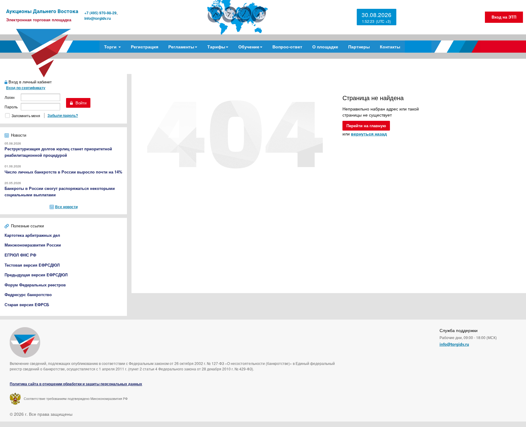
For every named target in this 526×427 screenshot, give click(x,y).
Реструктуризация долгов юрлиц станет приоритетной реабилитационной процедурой (58, 152)
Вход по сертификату (25, 87)
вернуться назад (369, 134)
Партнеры (359, 47)
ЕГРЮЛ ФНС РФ (20, 255)
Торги (111, 47)
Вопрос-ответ (287, 47)
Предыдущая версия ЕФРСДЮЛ (36, 275)
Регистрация (144, 47)
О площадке (325, 47)
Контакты (390, 47)
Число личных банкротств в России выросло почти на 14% (63, 172)
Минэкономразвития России (33, 245)
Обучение (248, 47)
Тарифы (216, 47)
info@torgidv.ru (97, 18)
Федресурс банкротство (28, 294)
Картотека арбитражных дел (32, 235)
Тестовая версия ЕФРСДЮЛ (32, 265)
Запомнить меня (26, 115)
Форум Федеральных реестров (35, 285)
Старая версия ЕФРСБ (27, 304)
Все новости (66, 206)
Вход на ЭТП (504, 17)
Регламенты (181, 47)
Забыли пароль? (62, 115)
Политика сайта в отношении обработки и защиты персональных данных (76, 384)
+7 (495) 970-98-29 (100, 13)
